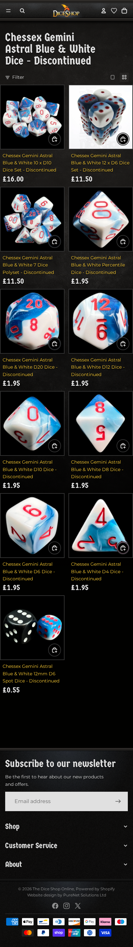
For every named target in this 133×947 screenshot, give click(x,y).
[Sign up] (118, 801)
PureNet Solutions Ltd (84, 895)
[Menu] (8, 10)
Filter (18, 77)
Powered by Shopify (95, 888)
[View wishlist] (114, 10)
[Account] (104, 11)
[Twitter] (78, 906)
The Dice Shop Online (53, 888)
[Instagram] (66, 906)
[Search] (22, 11)
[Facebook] (55, 906)
